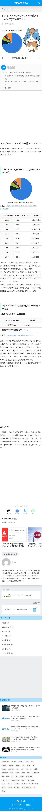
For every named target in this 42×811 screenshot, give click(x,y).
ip (30, 769)
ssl (16, 776)
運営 (13, 805)
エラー (23, 780)
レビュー (16, 787)
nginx (23, 772)
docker (18, 765)
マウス (4, 787)
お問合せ (20, 805)
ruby (7, 776)
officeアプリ (8, 627)
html (17, 769)
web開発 (6, 640)
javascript (5, 772)
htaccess (11, 769)
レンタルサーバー (27, 787)
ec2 (24, 765)
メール (10, 787)
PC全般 (6, 631)
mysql (17, 772)
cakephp (4, 765)
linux (11, 772)
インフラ (6, 649)
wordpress (29, 776)
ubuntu (22, 776)
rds (3, 776)
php (28, 772)
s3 (12, 776)
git (33, 765)
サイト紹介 (31, 780)
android (14, 761)
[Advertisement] (21, 114)
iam (22, 769)
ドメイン (12, 522)
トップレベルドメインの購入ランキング (17, 72)
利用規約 (28, 805)
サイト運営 (7, 653)
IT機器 (35, 769)
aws (27, 761)
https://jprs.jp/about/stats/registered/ (19, 335)
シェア (4, 783)
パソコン (24, 783)
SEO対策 (6, 636)
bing (32, 761)
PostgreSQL (35, 772)
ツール (10, 783)
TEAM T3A (21, 3)
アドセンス (5, 780)
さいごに (7, 88)
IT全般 (14, 519)
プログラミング (33, 783)
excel (28, 765)
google (4, 769)
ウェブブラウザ (14, 780)
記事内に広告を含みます (20, 58)
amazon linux (5, 761)
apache (21, 761)
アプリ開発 (7, 644)
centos (11, 765)
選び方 (4, 791)
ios (27, 769)
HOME (22, 801)
